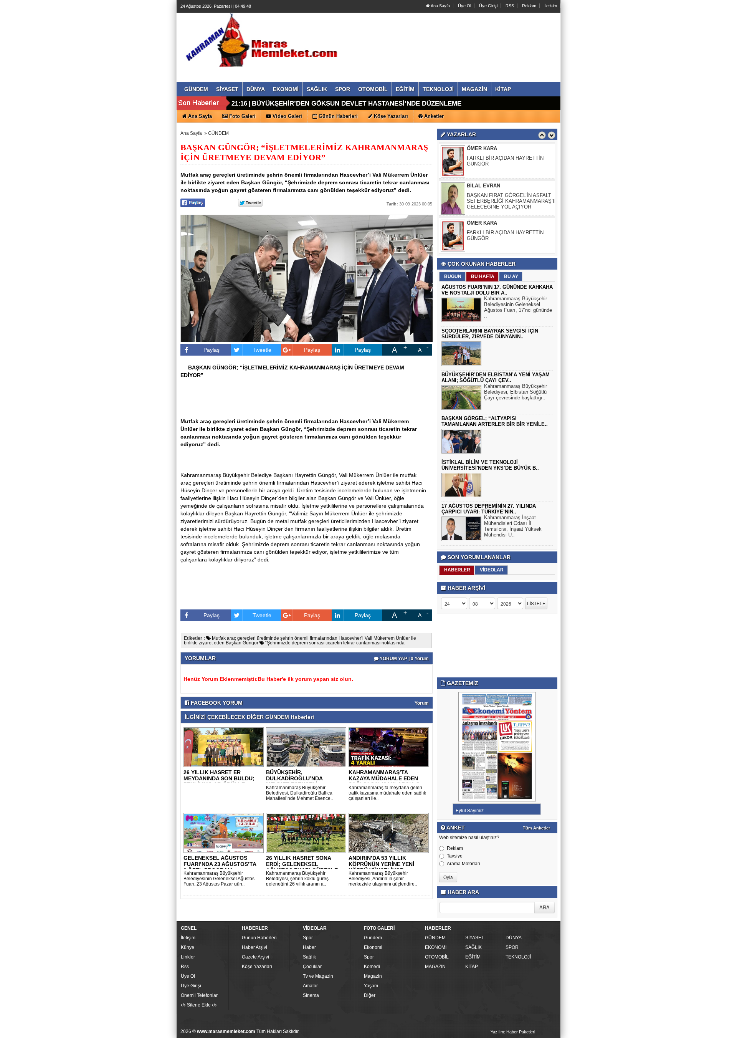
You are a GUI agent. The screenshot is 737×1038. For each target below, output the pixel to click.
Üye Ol (464, 5)
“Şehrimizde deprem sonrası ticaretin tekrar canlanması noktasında (334, 643)
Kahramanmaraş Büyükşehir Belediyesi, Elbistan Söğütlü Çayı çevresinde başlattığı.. (515, 392)
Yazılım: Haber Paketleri (513, 1032)
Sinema (311, 995)
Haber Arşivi (254, 947)
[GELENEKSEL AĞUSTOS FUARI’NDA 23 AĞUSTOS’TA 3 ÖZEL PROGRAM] (224, 832)
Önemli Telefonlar (199, 995)
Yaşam (371, 985)
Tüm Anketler (536, 828)
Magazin (373, 976)
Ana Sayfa (440, 5)
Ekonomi (373, 947)
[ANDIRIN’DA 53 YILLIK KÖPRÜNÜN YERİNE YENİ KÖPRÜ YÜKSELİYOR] (390, 832)
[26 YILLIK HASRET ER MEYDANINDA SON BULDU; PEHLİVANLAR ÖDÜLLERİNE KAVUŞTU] (224, 747)
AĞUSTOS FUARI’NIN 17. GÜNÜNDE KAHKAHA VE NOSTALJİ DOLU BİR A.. (497, 290)
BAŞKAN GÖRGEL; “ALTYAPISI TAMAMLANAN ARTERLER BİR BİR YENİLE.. (494, 421)
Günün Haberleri (259, 937)
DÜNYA (514, 937)
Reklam (529, 5)
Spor (308, 937)
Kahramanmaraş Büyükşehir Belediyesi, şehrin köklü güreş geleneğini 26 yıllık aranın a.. (297, 879)
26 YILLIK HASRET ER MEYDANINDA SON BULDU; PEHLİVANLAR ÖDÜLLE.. (218, 778)
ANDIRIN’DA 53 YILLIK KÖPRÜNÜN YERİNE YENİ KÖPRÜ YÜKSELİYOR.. (381, 864)
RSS (510, 5)
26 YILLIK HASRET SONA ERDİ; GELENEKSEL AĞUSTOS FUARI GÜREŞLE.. (303, 864)
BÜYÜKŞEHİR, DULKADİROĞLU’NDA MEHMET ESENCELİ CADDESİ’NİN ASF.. (294, 781)
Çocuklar (312, 966)
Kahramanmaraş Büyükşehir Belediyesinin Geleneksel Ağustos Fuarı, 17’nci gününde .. (518, 307)
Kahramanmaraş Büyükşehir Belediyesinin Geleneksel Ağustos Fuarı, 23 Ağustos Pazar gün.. (218, 879)
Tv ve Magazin (318, 976)
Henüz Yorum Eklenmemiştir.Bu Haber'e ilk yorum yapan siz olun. (268, 679)
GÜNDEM (218, 133)
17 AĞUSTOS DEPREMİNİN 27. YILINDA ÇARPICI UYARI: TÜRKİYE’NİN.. (488, 509)
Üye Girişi (488, 5)
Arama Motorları (463, 863)
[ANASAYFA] (264, 39)
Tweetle (262, 350)
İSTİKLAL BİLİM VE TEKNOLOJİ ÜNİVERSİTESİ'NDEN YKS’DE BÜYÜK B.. (490, 465)
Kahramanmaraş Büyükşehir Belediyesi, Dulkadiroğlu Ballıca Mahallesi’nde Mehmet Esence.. (299, 793)
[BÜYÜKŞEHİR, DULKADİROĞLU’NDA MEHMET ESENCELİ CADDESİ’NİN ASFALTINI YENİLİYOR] (307, 747)
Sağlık (309, 957)
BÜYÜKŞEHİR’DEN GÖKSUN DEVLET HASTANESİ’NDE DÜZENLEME (356, 103)
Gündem (373, 937)
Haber (309, 947)
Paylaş (211, 350)
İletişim (188, 937)
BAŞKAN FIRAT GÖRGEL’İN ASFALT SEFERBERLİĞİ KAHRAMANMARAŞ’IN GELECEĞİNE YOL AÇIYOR (512, 190)
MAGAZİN (435, 966)
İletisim (550, 5)
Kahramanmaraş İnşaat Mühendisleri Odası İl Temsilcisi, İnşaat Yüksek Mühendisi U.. (513, 526)
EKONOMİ (435, 947)
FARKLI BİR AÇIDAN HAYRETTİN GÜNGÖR (505, 150)
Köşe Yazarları (257, 966)
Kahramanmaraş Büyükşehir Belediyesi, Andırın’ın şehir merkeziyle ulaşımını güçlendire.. (383, 879)
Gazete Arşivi (255, 957)
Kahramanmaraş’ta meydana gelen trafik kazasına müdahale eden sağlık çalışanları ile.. (387, 793)
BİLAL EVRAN (483, 175)
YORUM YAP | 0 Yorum (403, 658)
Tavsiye (455, 856)
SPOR (512, 947)
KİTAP (471, 966)
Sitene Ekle (199, 1005)
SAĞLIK (473, 947)
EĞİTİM (473, 957)
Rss (185, 966)
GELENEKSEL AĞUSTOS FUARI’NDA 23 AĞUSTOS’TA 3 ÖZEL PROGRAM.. (219, 864)
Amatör (310, 985)
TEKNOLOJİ (518, 957)
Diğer (369, 995)
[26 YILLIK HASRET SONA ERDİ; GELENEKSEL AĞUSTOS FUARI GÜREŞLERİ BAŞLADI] (307, 832)
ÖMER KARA (482, 212)
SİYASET (474, 937)
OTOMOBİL (437, 957)
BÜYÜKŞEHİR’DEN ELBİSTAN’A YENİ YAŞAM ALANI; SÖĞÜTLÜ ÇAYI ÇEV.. (495, 377)
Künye (187, 947)
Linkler (188, 957)
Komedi (372, 966)
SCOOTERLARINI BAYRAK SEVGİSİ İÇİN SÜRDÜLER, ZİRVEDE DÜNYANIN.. (489, 333)
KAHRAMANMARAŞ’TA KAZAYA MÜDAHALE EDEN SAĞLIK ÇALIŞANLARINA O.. (386, 778)
